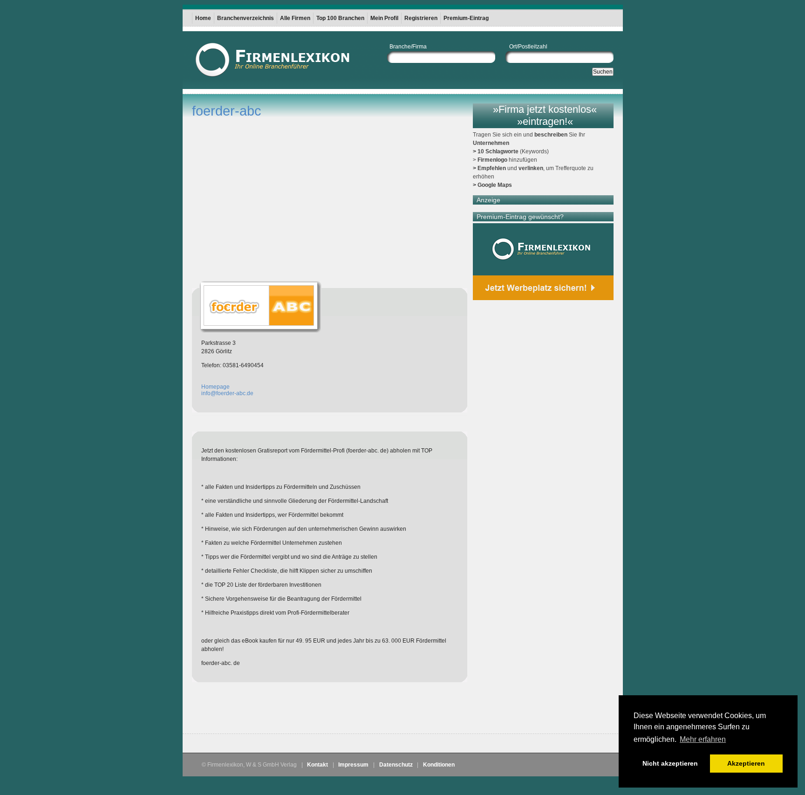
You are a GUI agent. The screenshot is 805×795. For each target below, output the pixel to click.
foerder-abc (226, 110)
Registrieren (420, 18)
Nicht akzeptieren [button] (670, 763)
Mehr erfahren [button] (703, 739)
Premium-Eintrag (466, 18)
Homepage (215, 387)
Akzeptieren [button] (746, 763)
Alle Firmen (295, 18)
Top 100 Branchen (340, 18)
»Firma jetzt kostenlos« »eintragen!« (545, 115)
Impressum (353, 764)
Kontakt (317, 764)
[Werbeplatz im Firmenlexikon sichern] (543, 261)
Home (203, 18)
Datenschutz (396, 764)
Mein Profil (384, 18)
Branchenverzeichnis (245, 18)
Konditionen (439, 764)
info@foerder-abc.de (227, 393)
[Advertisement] (301, 710)
